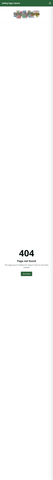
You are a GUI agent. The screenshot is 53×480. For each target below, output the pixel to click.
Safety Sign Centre (11, 3)
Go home (26, 274)
